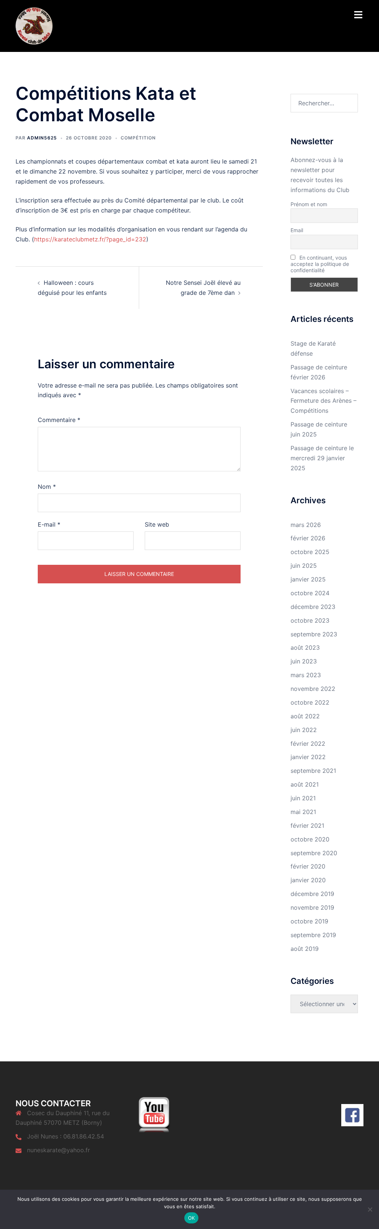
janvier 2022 (308, 757)
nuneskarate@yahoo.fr (58, 1150)
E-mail (49, 524)
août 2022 (305, 716)
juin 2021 (303, 798)
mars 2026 (306, 524)
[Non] (369, 1209)
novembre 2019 (312, 907)
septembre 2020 (314, 853)
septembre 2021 (313, 770)
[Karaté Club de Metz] (34, 25)
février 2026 (308, 538)
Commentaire (59, 420)
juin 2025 (304, 565)
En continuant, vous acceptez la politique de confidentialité (320, 263)
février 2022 (308, 743)
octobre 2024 (310, 593)
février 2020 (308, 866)
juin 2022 (304, 730)
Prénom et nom (309, 204)
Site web (157, 524)
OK (191, 1218)
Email (297, 230)
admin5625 (42, 138)
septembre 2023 (314, 634)
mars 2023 (306, 675)
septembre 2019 (313, 935)
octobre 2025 (310, 552)
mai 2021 (303, 812)
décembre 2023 (313, 606)
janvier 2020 (308, 880)
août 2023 (305, 647)
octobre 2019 (309, 921)
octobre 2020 (310, 839)
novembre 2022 (313, 688)
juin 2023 (304, 661)
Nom (47, 486)
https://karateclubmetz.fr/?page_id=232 (90, 239)
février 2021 (307, 825)
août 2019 (305, 948)
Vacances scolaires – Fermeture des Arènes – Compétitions (323, 401)
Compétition (138, 138)
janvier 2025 (308, 579)
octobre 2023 (310, 620)
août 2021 (305, 784)
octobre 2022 (310, 702)
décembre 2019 (312, 893)
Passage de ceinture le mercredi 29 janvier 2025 (322, 458)
